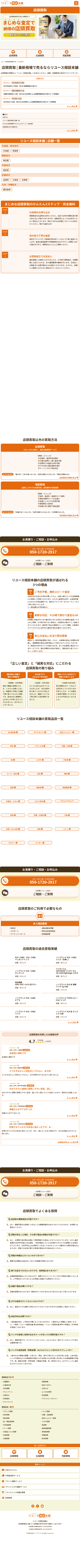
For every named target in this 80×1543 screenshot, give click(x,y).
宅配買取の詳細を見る (67, 515)
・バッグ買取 (45, 1411)
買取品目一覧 (7, 1407)
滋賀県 (6, 179)
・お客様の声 (6, 1385)
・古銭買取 (5, 1438)
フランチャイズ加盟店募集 (15, 1492)
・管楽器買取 (45, 1432)
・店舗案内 (5, 1381)
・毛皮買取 (5, 1435)
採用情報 (8, 1497)
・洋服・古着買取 (46, 1415)
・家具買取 (44, 1438)
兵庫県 (25, 179)
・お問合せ (5, 1395)
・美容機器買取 (45, 1428)
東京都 (6, 160)
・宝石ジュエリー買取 (48, 1418)
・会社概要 (5, 1388)
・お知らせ (44, 1388)
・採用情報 (44, 1395)
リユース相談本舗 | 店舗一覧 (11, 120)
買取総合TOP (7, 1377)
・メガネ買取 (45, 1421)
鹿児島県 (7, 189)
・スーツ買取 (6, 1428)
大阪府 (15, 179)
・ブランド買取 (7, 1411)
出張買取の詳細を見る (67, 477)
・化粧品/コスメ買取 (9, 1432)
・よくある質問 (45, 1392)
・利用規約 (5, 1398)
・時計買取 (5, 1418)
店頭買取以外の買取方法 (9, 127)
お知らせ (5, 117)
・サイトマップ (7, 1402)
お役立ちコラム (11, 1470)
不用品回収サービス (12, 1475)
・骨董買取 (44, 1435)
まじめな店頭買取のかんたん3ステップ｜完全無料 (17, 124)
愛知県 (6, 170)
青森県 (15, 150)
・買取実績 (44, 1381)
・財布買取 (5, 1415)
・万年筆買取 (6, 1425)
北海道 (6, 150)
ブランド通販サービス (13, 1481)
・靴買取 (43, 1425)
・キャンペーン (7, 1392)
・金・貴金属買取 (8, 1421)
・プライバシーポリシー (49, 1398)
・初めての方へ (45, 1385)
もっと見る (71, 106)
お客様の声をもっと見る (67, 1142)
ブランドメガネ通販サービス (16, 1487)
